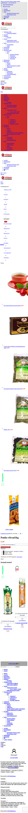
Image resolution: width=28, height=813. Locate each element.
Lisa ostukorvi (5, 547)
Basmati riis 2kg (8, 628)
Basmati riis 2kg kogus (8, 621)
